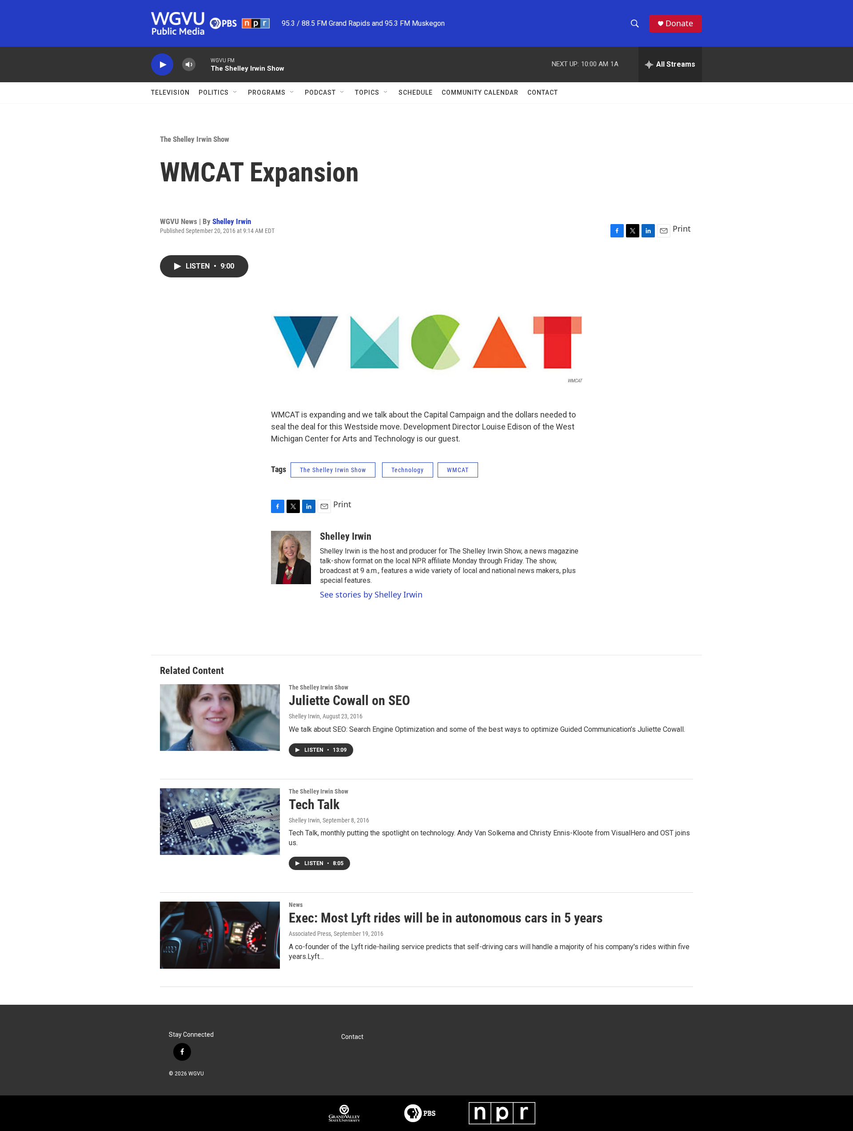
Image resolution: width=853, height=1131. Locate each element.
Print (682, 228)
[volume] (188, 65)
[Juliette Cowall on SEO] (220, 717)
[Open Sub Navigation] (235, 92)
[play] (162, 65)
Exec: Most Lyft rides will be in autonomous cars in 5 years (446, 918)
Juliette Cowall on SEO (349, 700)
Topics (367, 92)
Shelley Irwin (231, 221)
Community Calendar (480, 92)
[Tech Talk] (220, 821)
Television (170, 92)
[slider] (203, 64)
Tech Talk (314, 804)
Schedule (416, 92)
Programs (267, 92)
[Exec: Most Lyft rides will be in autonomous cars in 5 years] (220, 935)
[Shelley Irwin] (291, 557)
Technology (407, 469)
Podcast (320, 92)
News (296, 904)
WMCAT (458, 469)
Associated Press (310, 933)
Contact (542, 92)
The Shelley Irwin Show (194, 139)
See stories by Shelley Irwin (371, 594)
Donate (679, 23)
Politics (214, 92)
